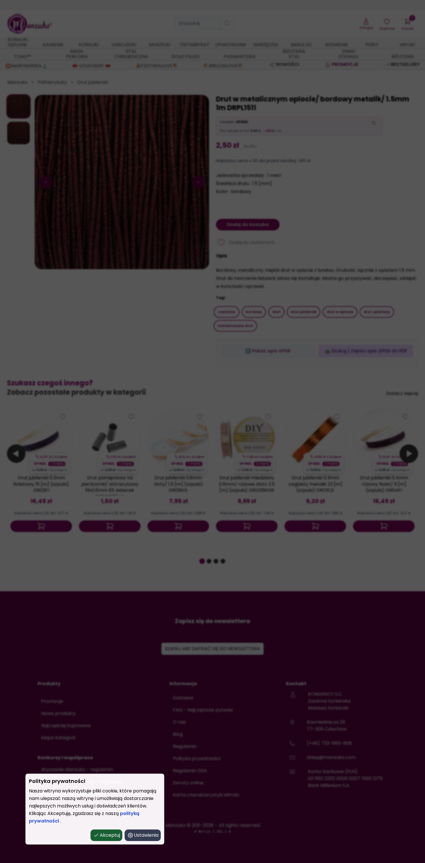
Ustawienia (146, 835)
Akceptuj (110, 835)
